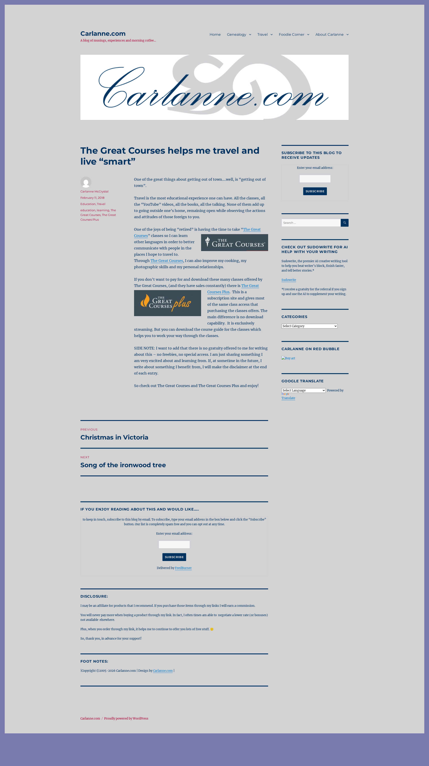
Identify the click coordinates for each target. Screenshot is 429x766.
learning (103, 210)
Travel (262, 34)
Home (215, 34)
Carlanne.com (103, 33)
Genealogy (236, 34)
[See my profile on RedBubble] (315, 358)
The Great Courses (167, 260)
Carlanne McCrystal (94, 191)
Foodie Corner (291, 34)
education (87, 210)
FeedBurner (183, 568)
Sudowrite (289, 280)
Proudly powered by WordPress (126, 718)
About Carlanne (329, 34)
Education (88, 204)
